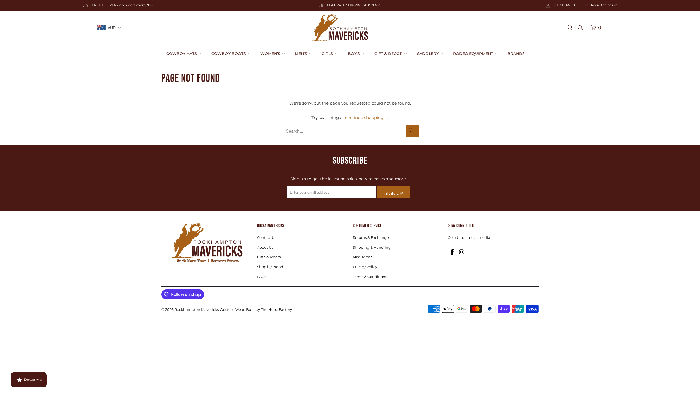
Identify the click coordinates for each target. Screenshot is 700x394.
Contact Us (266, 237)
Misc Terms (362, 257)
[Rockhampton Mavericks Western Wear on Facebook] (452, 252)
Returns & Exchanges (371, 237)
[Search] (572, 27)
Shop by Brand (270, 267)
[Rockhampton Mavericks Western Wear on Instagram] (462, 252)
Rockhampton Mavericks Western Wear (209, 309)
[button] (184, 54)
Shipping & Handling (372, 247)
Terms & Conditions (370, 276)
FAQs (261, 276)
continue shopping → (367, 117)
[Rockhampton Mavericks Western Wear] (340, 28)
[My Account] (580, 28)
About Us (265, 247)
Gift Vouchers (269, 257)
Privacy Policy (365, 267)
